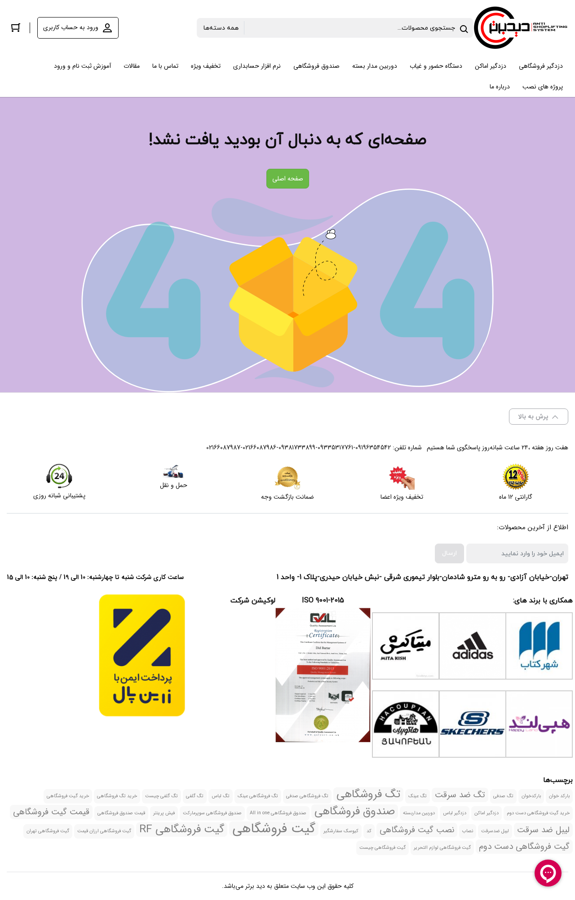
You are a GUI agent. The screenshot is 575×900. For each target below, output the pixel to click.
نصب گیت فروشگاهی (417, 830)
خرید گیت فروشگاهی (68, 796)
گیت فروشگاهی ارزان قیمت (104, 831)
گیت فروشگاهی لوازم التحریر (442, 848)
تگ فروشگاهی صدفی (307, 796)
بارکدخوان (531, 796)
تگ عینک (417, 796)
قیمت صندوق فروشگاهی (121, 813)
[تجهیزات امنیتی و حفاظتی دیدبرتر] (520, 27)
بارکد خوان (559, 796)
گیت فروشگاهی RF (181, 829)
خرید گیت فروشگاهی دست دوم (538, 813)
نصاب (467, 831)
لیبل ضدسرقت (495, 831)
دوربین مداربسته (419, 813)
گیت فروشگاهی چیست (382, 848)
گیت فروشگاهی (273, 828)
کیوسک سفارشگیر (340, 831)
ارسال (449, 553)
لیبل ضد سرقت (543, 830)
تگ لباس (221, 796)
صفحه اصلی (287, 179)
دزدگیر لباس (454, 813)
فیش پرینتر (164, 813)
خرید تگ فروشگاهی (117, 796)
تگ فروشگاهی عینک (258, 796)
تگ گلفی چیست (161, 796)
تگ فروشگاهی (368, 794)
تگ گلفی (194, 796)
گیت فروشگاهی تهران (48, 831)
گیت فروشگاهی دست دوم (524, 846)
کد (369, 831)
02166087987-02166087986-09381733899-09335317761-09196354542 (298, 447)
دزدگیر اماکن (486, 813)
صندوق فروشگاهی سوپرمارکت (212, 813)
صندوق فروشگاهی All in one (278, 813)
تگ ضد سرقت (460, 795)
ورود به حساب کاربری (70, 27)
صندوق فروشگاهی (354, 811)
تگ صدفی (503, 796)
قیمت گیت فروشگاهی (51, 812)
